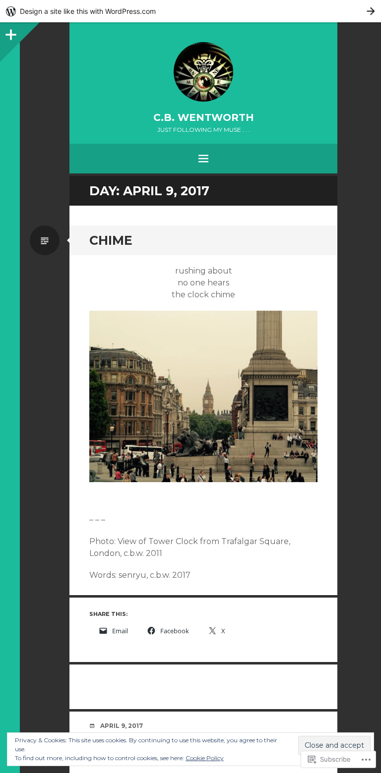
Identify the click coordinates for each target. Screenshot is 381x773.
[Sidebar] (10, 32)
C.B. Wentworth (203, 117)
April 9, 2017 (121, 725)
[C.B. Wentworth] (203, 72)
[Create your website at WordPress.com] (190, 11)
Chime (110, 240)
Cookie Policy (205, 758)
